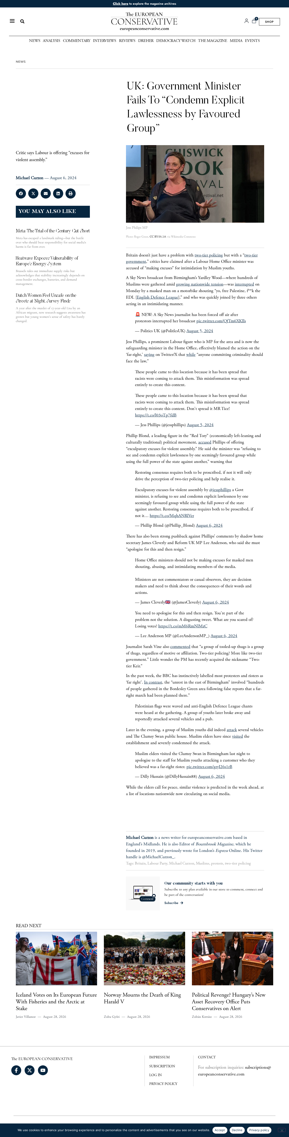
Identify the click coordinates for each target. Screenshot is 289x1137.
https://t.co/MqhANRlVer (172, 516)
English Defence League (157, 297)
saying (149, 355)
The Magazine (212, 41)
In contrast (153, 682)
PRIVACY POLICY (163, 1084)
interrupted (244, 284)
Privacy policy (259, 1130)
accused (204, 442)
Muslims (202, 864)
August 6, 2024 (209, 526)
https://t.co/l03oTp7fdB (156, 415)
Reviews (127, 41)
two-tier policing (209, 255)
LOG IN (155, 1075)
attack (232, 730)
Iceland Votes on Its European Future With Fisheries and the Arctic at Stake (56, 1002)
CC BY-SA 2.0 (158, 237)
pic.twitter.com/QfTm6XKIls (221, 321)
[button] (22, 21)
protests (217, 864)
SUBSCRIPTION (162, 1066)
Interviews (104, 41)
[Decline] (282, 1130)
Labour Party (157, 864)
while (191, 355)
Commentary (76, 41)
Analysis (51, 41)
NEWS (21, 61)
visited (237, 736)
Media (236, 41)
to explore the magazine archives (144, 3)
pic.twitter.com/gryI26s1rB (209, 767)
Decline (237, 1130)
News (34, 41)
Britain (140, 864)
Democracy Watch (176, 41)
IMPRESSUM (159, 1057)
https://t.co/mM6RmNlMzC (182, 626)
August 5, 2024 (199, 331)
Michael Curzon (181, 864)
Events (252, 41)
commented (180, 647)
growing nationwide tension (199, 284)
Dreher (146, 41)
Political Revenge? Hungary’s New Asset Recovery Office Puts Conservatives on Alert (229, 1002)
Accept (220, 1130)
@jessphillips (220, 490)
